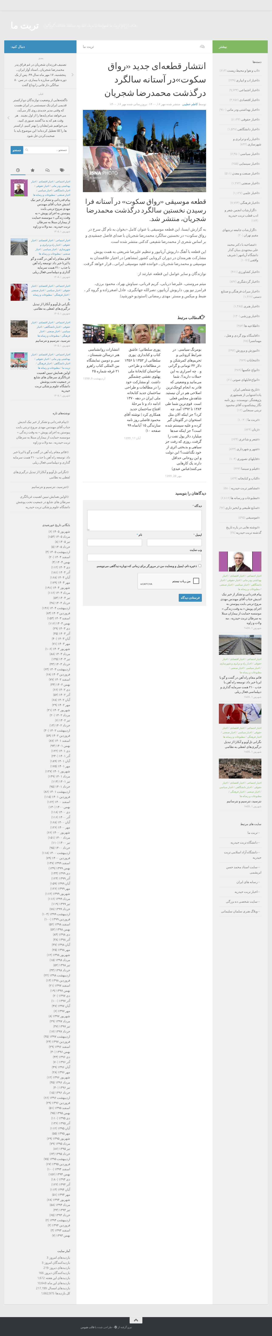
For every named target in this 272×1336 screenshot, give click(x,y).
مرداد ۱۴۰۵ (62, 537)
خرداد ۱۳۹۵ (62, 1154)
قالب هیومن (87, 1327)
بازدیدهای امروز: (59, 1257)
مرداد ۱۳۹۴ (62, 1205)
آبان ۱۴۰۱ (64, 761)
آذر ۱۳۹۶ (64, 1062)
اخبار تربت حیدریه (246, 892)
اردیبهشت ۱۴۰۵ (60, 552)
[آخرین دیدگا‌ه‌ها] (47, 170)
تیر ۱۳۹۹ (64, 904)
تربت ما (25, 25)
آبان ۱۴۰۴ (64, 577)
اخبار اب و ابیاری (247, 80)
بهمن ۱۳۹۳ (63, 1235)
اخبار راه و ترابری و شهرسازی (236, 663)
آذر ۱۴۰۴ (64, 572)
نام (139, 535)
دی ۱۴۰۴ (64, 567)
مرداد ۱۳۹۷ (62, 1021)
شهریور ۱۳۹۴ (61, 1200)
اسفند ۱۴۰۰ (62, 802)
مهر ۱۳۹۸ (64, 950)
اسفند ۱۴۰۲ (62, 679)
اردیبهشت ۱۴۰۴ (60, 608)
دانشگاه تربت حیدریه (244, 842)
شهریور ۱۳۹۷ (61, 1016)
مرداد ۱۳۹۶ (62, 1082)
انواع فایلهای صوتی (245, 380)
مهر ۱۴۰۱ (64, 766)
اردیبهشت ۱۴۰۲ (60, 730)
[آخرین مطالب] (18, 170)
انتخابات (252, 360)
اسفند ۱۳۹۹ (62, 863)
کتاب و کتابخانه (248, 478)
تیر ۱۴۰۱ (64, 781)
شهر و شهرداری (247, 449)
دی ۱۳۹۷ (64, 996)
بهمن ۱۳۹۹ (63, 868)
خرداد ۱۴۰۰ (62, 848)
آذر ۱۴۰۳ (64, 633)
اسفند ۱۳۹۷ (62, 985)
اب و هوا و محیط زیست (242, 70)
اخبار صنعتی (63, 194)
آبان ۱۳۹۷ (64, 1006)
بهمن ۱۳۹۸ (63, 929)
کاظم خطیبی (190, 104)
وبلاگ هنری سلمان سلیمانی (239, 911)
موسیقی (252, 517)
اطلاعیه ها (251, 326)
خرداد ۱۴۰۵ (62, 547)
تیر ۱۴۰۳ (64, 659)
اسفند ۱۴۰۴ (62, 557)
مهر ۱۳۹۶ (64, 1072)
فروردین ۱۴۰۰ (61, 858)
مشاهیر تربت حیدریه (244, 488)
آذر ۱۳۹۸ (64, 940)
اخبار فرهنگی (61, 294)
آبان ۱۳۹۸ (64, 945)
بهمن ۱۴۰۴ (63, 562)
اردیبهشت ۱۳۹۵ (60, 1159)
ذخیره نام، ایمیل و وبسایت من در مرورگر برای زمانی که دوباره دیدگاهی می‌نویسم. (146, 566)
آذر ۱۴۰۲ (64, 695)
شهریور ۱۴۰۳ (61, 649)
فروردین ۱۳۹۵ (61, 1164)
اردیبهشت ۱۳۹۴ (60, 1220)
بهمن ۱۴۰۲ (63, 684)
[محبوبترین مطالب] (33, 170)
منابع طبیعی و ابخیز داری (241, 508)
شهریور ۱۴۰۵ (61, 531)
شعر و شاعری (248, 439)
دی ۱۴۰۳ (64, 628)
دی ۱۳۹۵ (64, 1118)
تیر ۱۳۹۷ (64, 1026)
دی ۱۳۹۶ (64, 1057)
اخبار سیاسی (45, 190)
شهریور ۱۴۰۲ (61, 710)
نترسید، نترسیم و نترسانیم (52, 341)
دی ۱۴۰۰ (64, 812)
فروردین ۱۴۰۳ (61, 674)
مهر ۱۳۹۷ (64, 1011)
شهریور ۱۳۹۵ (61, 1138)
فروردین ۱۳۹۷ (61, 1042)
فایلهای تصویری (247, 459)
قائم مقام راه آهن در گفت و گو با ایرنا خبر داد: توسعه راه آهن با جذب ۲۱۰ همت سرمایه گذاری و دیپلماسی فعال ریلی (41, 457)
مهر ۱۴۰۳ (64, 644)
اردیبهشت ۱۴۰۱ (60, 792)
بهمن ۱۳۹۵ (63, 1113)
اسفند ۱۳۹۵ (62, 1108)
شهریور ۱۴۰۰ (61, 832)
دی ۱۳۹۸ (64, 934)
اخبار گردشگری (247, 282)
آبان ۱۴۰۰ (64, 822)
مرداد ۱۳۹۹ (62, 899)
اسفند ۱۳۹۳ (62, 1230)
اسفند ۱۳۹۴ (62, 1169)
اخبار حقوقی (42, 185)
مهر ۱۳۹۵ (64, 1133)
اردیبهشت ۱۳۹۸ (60, 975)
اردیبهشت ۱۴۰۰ (60, 853)
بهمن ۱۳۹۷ (63, 991)
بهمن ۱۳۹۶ (63, 1052)
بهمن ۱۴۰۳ (63, 623)
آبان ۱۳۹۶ (64, 1067)
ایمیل (197, 535)
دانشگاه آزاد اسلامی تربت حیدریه (242, 854)
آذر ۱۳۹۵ (64, 1123)
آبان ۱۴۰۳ (64, 639)
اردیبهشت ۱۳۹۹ (60, 914)
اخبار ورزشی (249, 316)
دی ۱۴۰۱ (64, 751)
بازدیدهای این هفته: (57, 1278)
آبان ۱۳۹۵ (64, 1128)
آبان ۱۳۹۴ (64, 1189)
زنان (255, 429)
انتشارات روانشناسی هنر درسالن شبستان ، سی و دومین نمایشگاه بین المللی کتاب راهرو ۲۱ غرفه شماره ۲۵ (103, 360)
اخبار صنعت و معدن (245, 173)
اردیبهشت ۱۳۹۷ (60, 1036)
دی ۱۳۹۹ (64, 873)
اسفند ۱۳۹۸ (62, 924)
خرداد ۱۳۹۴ (62, 1215)
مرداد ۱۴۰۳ (62, 654)
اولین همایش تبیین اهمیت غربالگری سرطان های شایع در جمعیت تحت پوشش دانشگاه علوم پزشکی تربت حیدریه (52, 382)
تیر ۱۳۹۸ (64, 965)
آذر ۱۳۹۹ (64, 878)
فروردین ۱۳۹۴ (61, 1225)
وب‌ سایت (196, 550)
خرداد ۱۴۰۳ (62, 664)
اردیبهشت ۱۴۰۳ (60, 669)
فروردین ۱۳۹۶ (61, 1103)
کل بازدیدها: (62, 1293)
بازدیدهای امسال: (58, 1288)
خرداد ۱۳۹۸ (62, 970)
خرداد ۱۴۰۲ (62, 725)
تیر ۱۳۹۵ (64, 1149)
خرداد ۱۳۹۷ (62, 1031)
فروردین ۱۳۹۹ (61, 919)
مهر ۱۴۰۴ (64, 582)
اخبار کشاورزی (248, 272)
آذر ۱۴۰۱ (64, 756)
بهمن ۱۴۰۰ (63, 807)
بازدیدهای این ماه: (58, 1283)
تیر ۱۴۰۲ (64, 720)
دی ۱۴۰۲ (64, 690)
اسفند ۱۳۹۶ (62, 1047)
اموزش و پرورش (247, 350)
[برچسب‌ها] (62, 170)
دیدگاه (197, 506)
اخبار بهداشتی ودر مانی (242, 110)
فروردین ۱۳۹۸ (61, 980)
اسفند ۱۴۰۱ (62, 741)
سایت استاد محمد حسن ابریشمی (243, 869)
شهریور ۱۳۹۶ (61, 1077)
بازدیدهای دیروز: (59, 1268)
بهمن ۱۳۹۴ (63, 1174)
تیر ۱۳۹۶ (64, 1087)
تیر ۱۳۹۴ (64, 1210)
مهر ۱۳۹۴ (64, 1195)
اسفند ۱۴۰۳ (62, 618)
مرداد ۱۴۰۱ (62, 776)
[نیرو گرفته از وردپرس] (115, 1327)
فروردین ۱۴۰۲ (61, 735)
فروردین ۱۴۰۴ (61, 613)
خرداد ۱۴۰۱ (62, 787)
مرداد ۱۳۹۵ (62, 1144)
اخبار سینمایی (248, 164)
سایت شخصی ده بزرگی (242, 901)
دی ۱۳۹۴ (64, 1179)
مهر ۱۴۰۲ (64, 705)
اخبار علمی (250, 193)
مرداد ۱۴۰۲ (62, 715)
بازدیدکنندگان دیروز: (57, 1273)
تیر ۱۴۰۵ (64, 542)
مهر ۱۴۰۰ (64, 827)
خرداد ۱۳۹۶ (62, 1093)
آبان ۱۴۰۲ (64, 700)
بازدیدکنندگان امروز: (56, 1263)
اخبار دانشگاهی (62, 190)
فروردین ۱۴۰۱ (61, 797)
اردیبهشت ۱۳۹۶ (60, 1098)
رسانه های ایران (247, 882)
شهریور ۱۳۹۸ (61, 955)
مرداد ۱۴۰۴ (62, 593)
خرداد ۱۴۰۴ (62, 603)
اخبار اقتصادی (46, 181)
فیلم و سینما (249, 469)
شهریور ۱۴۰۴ (61, 588)
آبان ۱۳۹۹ (64, 883)
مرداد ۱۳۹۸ (62, 960)
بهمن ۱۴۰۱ (63, 746)
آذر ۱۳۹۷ (64, 1001)
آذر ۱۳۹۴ (64, 1184)
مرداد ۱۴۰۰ (62, 838)
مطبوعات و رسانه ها (44, 194)
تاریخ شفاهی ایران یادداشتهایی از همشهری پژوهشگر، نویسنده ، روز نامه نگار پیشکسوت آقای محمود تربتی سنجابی (242, 400)
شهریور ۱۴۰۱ (61, 771)
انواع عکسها (250, 370)
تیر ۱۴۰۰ (64, 843)
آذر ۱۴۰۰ (64, 817)
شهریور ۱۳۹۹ (61, 894)
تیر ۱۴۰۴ (64, 598)
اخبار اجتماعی (62, 181)
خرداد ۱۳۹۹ (62, 909)
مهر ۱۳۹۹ (64, 889)
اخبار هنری (251, 306)
